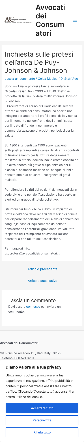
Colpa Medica (48, 78)
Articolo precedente (42, 269)
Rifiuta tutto (42, 432)
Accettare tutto (42, 408)
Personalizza (42, 420)
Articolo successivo (42, 281)
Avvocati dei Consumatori (50, 20)
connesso (33, 306)
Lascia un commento (20, 78)
